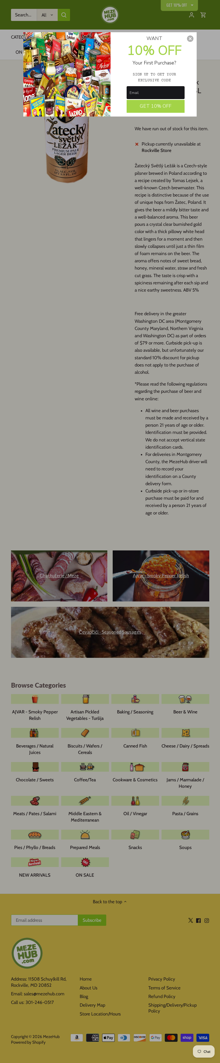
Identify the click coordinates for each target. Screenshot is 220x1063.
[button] (190, 38)
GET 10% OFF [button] (155, 106)
